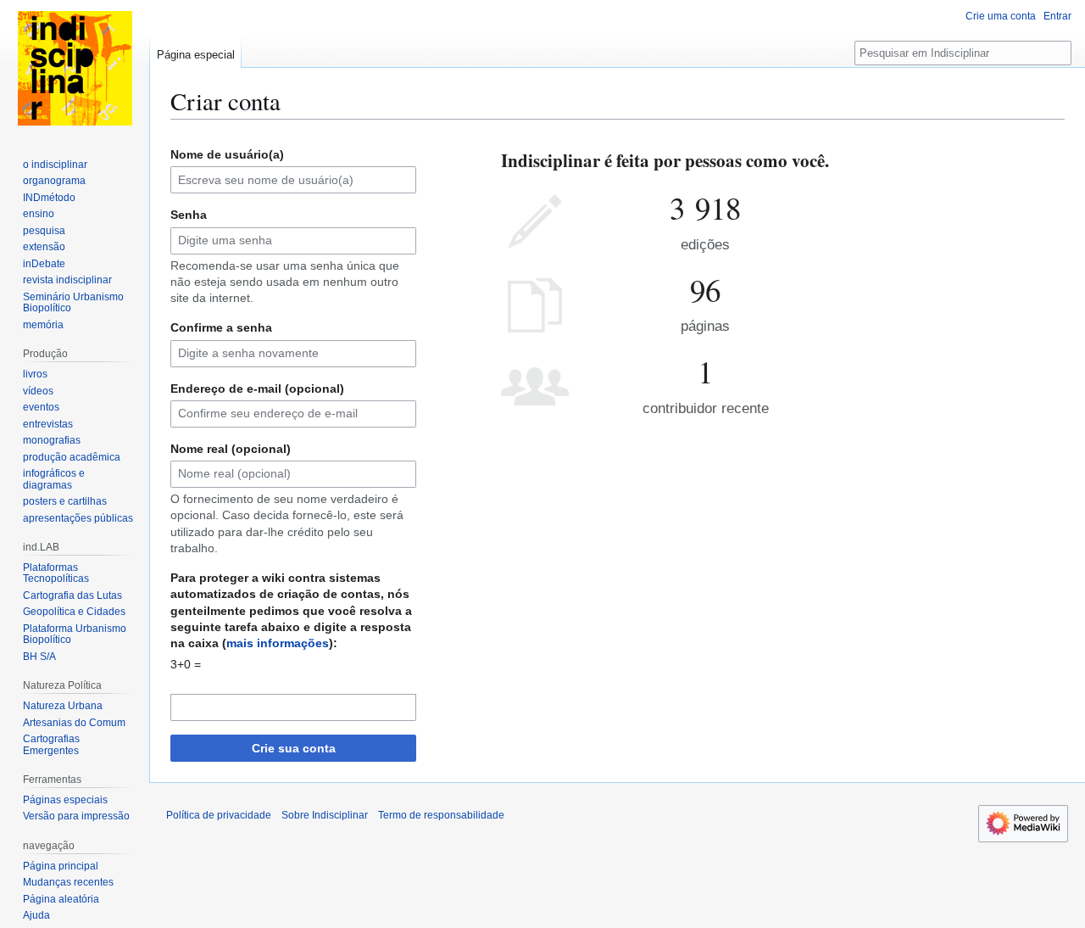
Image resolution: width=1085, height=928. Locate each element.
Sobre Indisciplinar (324, 815)
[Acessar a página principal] (74, 68)
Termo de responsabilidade (441, 815)
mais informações (277, 643)
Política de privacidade (218, 815)
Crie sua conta (294, 748)
